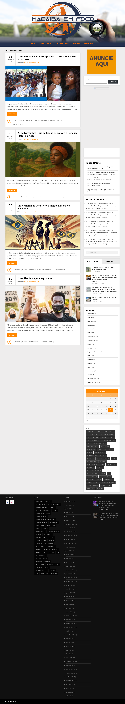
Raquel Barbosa (92, 477)
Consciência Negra (39, 120)
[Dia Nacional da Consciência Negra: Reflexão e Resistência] (42, 232)
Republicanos (108, 479)
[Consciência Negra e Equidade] (42, 304)
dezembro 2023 (70, 623)
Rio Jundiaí (90, 482)
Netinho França (92, 464)
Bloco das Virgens (93, 434)
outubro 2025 (69, 539)
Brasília (95, 437)
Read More (13, 114)
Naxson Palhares (92, 462)
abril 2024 (68, 608)
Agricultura (91, 313)
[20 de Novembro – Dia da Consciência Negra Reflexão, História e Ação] (42, 159)
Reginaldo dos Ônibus (94, 479)
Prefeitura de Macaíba (94, 470)
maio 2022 (68, 696)
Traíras (103, 485)
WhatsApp (100, 489)
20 (101, 410)
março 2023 (69, 658)
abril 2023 (68, 654)
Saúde (89, 367)
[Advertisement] (101, 61)
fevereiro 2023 (70, 661)
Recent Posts (110, 261)
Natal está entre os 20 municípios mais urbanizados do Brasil (99, 184)
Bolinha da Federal (107, 434)
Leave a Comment (19, 124)
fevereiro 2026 (70, 524)
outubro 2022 (69, 677)
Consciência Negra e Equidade (34, 278)
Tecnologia (77, 44)
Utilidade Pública (92, 382)
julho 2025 (69, 551)
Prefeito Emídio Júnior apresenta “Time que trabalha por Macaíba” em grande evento (100, 179)
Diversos (17, 270)
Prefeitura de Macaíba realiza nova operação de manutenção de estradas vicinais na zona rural (102, 173)
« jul (87, 420)
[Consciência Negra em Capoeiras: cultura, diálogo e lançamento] (42, 83)
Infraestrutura (92, 336)
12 (97, 406)
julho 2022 (69, 688)
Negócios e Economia (94, 352)
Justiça (89, 344)
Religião (90, 363)
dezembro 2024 (70, 577)
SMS (97, 482)
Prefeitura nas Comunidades (96, 473)
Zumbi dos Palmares (45, 270)
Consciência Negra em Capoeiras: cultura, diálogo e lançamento (46, 58)
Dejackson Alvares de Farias (32, 63)
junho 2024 (69, 600)
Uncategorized (19, 120)
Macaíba (103, 455)
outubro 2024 (69, 585)
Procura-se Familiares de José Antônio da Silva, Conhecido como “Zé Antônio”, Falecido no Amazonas (104, 289)
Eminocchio (102, 449)
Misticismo (91, 348)
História (90, 333)
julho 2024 (69, 596)
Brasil (25, 270)
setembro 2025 (70, 543)
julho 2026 (69, 505)
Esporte (60, 44)
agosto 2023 (69, 638)
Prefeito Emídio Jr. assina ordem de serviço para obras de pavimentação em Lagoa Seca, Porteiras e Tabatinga (101, 206)
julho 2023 (69, 642)
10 (88, 406)
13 (101, 406)
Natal (114, 458)
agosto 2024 (69, 593)
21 (106, 410)
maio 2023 (68, 650)
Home (34, 44)
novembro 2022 (70, 673)
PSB (109, 473)
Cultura (17, 197)
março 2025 (69, 566)
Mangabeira (90, 458)
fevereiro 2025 (70, 570)
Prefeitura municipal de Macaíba (54, 120)
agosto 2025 (69, 547)
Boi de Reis (30, 120)
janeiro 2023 (69, 665)
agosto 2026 (69, 501)
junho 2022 (69, 692)
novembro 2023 (70, 627)
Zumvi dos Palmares (54, 197)
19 (97, 410)
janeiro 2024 (69, 619)
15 (110, 406)
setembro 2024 (70, 589)
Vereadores (90, 489)
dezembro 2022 (70, 669)
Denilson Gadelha (92, 447)
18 (92, 410)
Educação (50, 44)
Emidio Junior (91, 449)
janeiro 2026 (69, 528)
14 (106, 406)
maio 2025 (68, 558)
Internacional (89, 44)
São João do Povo (92, 485)
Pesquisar (89, 79)
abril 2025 (68, 562)
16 (115, 406)
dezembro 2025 (70, 532)
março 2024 (69, 612)
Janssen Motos (100, 452)
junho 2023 (69, 646)
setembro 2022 (70, 680)
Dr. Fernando (105, 447)
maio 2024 (68, 604)
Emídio (110, 449)
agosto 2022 (69, 684)
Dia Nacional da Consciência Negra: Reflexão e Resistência (43, 207)
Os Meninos (90, 467)
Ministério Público (103, 458)
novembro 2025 (70, 535)
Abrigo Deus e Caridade (94, 431)
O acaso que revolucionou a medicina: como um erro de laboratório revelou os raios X (109, 515)
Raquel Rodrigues (105, 477)
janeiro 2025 (69, 574)
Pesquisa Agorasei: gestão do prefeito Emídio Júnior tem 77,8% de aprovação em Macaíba (101, 190)
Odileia (102, 464)
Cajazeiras (104, 437)
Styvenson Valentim (107, 482)
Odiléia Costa (111, 464)
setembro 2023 (70, 635)
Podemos (100, 467)
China (112, 437)
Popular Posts (92, 261)
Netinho (102, 462)
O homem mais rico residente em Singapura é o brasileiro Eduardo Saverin (101, 167)
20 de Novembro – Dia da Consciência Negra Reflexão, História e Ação (47, 134)
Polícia (67, 44)
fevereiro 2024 (70, 616)
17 (88, 410)
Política (42, 44)
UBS (109, 485)
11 (92, 406)
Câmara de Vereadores (94, 440)
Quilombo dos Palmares (41, 197)
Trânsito (90, 375)
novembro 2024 (70, 581)
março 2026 (69, 520)
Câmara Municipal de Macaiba (96, 443)
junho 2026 (69, 509)
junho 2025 (69, 554)
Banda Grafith (108, 431)
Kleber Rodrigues (92, 455)
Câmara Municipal (109, 440)
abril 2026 (68, 516)
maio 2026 (68, 512)
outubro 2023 (69, 631)
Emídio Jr (89, 452)
